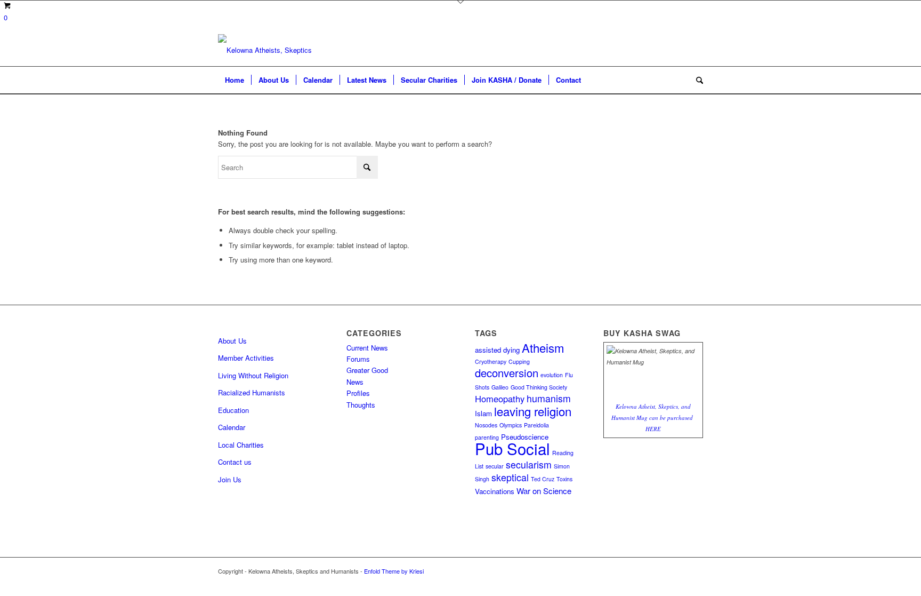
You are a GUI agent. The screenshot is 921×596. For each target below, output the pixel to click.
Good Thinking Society (539, 387)
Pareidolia (536, 425)
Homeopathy (499, 398)
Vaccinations (494, 491)
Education (233, 410)
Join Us (229, 479)
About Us (232, 341)
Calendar (231, 427)
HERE (653, 429)
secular (495, 466)
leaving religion (532, 410)
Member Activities (246, 358)
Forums (358, 359)
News (354, 382)
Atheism (543, 347)
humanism (549, 398)
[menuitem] (234, 80)
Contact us (235, 462)
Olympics (510, 425)
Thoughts (360, 405)
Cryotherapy (490, 361)
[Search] (696, 80)
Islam (483, 413)
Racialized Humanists (251, 392)
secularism (529, 464)
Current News (367, 348)
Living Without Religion (253, 375)
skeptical (510, 477)
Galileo (499, 387)
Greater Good (367, 370)
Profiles (358, 393)
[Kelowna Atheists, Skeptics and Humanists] (266, 50)
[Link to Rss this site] (679, 571)
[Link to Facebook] (695, 571)
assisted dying (497, 350)
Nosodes (486, 425)
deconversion (506, 372)
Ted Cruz (542, 479)
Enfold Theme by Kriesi (394, 571)
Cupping (519, 361)
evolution (551, 375)
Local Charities (241, 445)
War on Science (543, 490)
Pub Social (512, 448)
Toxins (564, 479)
